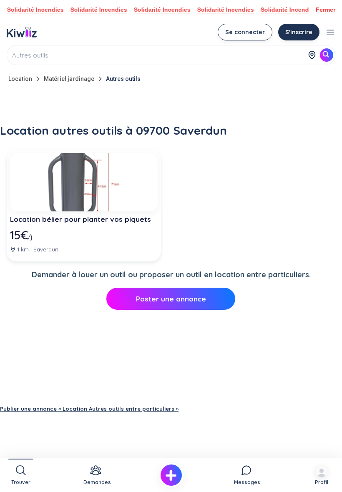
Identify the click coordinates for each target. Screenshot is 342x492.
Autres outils (123, 78)
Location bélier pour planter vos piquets (80, 219)
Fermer (325, 9)
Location (20, 78)
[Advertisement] (171, 105)
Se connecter (245, 32)
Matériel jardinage (69, 78)
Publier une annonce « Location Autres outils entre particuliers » (89, 408)
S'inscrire (298, 32)
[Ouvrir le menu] (330, 32)
